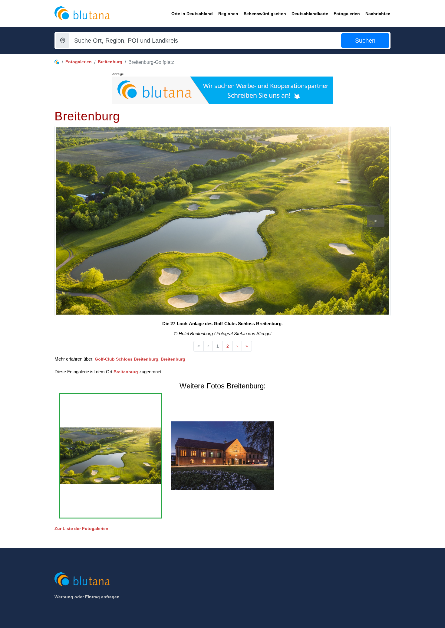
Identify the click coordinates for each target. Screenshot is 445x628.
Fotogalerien (78, 61)
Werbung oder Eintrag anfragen (87, 596)
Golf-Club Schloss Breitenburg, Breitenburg (140, 359)
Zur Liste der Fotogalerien (81, 528)
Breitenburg (110, 61)
